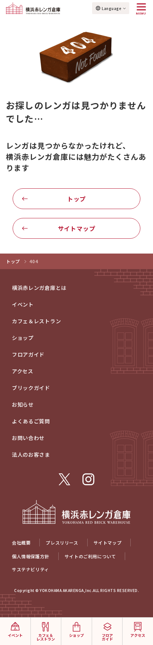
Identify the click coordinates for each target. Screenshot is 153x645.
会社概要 (21, 542)
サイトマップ (76, 228)
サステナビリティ (30, 569)
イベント (23, 304)
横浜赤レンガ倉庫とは (39, 287)
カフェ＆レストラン (36, 321)
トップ (76, 198)
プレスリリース (62, 542)
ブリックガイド (31, 387)
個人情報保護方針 (30, 556)
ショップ (23, 337)
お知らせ (23, 404)
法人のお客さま (31, 454)
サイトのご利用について (90, 556)
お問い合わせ (28, 437)
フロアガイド (28, 354)
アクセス (22, 371)
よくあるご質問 (31, 421)
